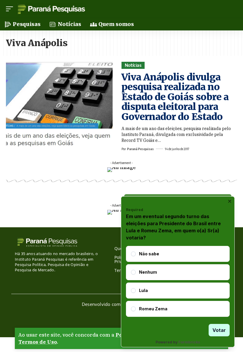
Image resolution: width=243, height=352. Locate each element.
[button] (11, 9)
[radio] (133, 254)
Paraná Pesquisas (140, 149)
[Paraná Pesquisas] (51, 9)
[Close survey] (229, 201)
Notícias (133, 65)
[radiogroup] (178, 281)
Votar (219, 330)
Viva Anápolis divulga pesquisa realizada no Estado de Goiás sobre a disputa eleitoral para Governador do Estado (175, 97)
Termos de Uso (37, 342)
